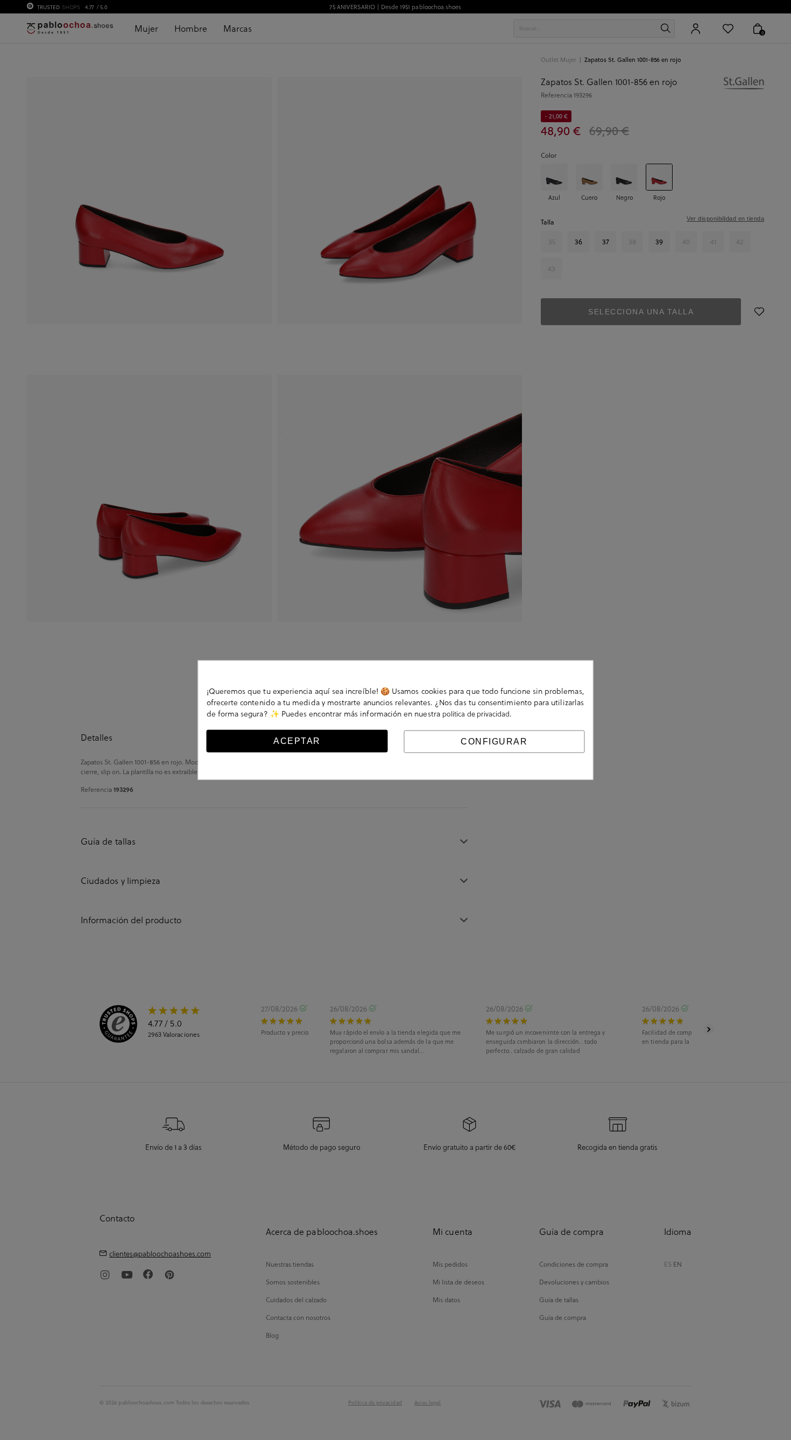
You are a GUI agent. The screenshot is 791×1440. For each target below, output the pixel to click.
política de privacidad (476, 713)
